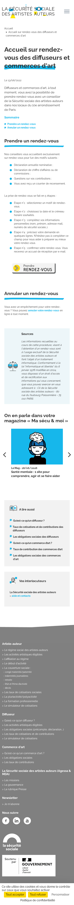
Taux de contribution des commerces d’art (38, 549)
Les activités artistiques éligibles (23, 654)
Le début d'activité (15, 663)
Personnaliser (61, 894)
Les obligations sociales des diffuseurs (36, 536)
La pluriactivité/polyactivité (20, 696)
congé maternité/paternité (18, 672)
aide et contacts (21, 595)
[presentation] (69, 454)
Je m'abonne (11, 804)
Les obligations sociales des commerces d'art (37, 557)
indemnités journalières (16, 676)
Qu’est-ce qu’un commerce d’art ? (32, 543)
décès (8, 688)
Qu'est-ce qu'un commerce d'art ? (24, 753)
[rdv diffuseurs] (33, 268)
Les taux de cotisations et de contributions (29, 734)
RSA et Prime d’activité (16, 684)
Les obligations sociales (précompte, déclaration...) (34, 729)
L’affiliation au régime (16, 659)
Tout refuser (38, 894)
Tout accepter (15, 894)
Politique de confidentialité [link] (37, 900)
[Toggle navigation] (67, 12)
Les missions (11, 780)
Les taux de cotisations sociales (22, 692)
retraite (8, 680)
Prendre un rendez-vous (21, 124)
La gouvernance (13, 784)
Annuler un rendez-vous (21, 127)
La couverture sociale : (17, 667)
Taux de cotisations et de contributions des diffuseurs (38, 529)
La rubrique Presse (15, 789)
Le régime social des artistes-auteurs (26, 650)
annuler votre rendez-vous (43, 310)
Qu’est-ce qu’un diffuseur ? (29, 520)
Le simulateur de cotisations (20, 705)
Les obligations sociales (18, 757)
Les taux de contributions (19, 762)
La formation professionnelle (21, 701)
